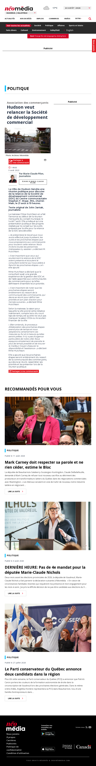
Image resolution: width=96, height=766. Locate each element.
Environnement (39, 30)
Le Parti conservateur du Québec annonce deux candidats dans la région (43, 671)
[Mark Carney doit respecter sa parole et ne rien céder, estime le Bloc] (48, 420)
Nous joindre (12, 734)
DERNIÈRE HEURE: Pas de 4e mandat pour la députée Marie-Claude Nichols (45, 570)
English (69, 30)
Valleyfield (55, 30)
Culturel (24, 30)
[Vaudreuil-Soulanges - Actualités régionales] (19, 8)
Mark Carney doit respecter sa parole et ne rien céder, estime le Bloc (44, 465)
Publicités (11, 743)
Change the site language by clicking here (48, 36)
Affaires (61, 25)
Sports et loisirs (76, 25)
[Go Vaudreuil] (15, 726)
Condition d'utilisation (17, 753)
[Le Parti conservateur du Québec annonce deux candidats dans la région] (48, 627)
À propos (10, 737)
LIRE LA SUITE (14, 491)
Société (37, 25)
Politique (49, 25)
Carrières (11, 740)
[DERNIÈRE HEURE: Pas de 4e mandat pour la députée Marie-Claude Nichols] (48, 525)
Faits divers (11, 30)
